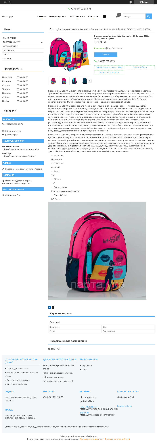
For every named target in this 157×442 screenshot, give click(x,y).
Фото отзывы (10, 46)
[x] (53, 308)
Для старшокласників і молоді (72, 29)
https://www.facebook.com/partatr (19, 156)
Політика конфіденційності (117, 439)
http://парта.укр (13, 131)
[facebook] (49, 308)
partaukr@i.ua (12, 134)
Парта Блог (8, 50)
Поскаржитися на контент (91, 439)
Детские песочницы (54, 377)
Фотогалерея (9, 38)
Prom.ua (94, 436)
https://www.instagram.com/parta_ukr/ (21, 149)
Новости (7, 58)
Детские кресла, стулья (18, 380)
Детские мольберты (17, 384)
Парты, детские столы (18, 368)
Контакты (93, 16)
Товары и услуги (57, 16)
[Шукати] (149, 16)
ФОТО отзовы (77, 16)
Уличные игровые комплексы (58, 372)
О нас (6, 54)
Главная (41, 16)
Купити (106, 55)
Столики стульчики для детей (58, 381)
